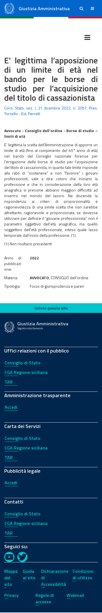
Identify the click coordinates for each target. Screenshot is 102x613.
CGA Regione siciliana (26, 372)
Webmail (75, 595)
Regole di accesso (44, 598)
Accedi (11, 407)
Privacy (11, 595)
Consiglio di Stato (23, 362)
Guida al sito (29, 574)
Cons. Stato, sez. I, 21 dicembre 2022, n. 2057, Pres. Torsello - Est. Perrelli (51, 111)
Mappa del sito (11, 578)
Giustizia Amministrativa (44, 8)
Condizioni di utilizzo (83, 574)
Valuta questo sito (51, 308)
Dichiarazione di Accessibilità (54, 578)
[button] (81, 8)
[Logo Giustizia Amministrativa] (9, 8)
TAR (9, 381)
